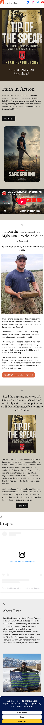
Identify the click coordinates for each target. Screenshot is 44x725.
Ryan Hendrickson (9, 588)
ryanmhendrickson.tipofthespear (31, 588)
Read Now (22, 506)
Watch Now (8, 119)
